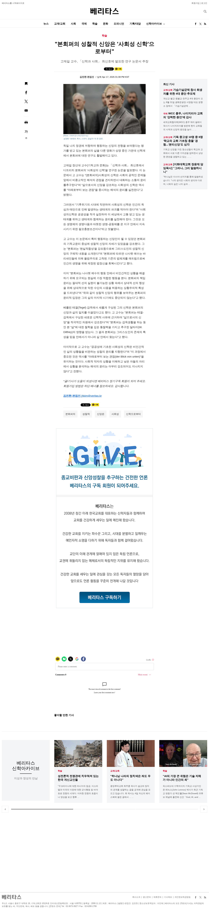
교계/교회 (59, 23)
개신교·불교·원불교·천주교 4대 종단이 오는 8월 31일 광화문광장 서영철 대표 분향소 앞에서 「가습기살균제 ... (183, 102)
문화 (105, 23)
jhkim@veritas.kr (91, 395)
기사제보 (168, 897)
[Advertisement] (104, 852)
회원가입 (196, 3)
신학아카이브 (154, 23)
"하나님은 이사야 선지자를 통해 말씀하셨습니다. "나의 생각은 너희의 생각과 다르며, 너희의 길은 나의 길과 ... (183, 180)
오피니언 (119, 23)
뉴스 (46, 23)
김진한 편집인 (87, 77)
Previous (5, 809)
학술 (94, 23)
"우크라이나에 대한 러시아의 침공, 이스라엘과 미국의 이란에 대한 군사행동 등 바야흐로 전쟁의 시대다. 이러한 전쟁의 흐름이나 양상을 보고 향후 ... (78, 791)
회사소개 (136, 897)
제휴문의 (157, 897)
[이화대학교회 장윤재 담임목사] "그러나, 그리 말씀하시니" (183, 168)
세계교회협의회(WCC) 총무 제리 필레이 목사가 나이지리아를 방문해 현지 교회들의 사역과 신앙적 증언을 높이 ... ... (182, 126)
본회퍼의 (70, 414)
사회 (73, 23)
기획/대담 (135, 23)
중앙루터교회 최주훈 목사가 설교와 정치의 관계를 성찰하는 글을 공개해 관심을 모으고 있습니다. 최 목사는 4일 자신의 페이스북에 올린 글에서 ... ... (130, 791)
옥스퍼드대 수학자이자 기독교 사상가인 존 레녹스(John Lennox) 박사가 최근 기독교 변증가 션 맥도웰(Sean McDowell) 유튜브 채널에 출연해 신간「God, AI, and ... (183, 791)
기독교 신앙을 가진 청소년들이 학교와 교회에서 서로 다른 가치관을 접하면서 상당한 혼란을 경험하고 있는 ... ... (183, 153)
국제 (84, 23)
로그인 (204, 3)
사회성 (115, 414)
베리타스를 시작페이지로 (13, 3)
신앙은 (100, 414)
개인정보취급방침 (182, 897)
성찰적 (86, 414)
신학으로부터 (133, 414)
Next (203, 809)
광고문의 (147, 897)
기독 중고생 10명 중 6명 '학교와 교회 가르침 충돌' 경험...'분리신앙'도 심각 (183, 140)
